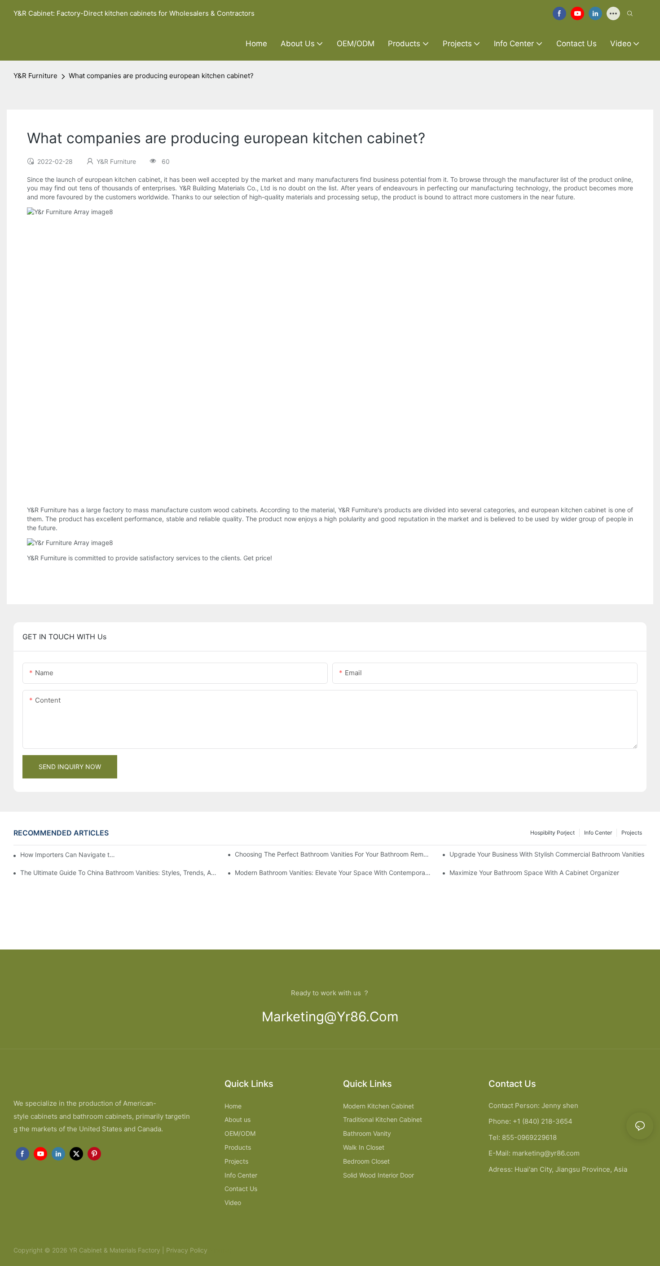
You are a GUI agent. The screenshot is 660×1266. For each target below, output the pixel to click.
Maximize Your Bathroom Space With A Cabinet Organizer (534, 872)
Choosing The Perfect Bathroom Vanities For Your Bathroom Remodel (333, 854)
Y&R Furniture (35, 75)
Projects (631, 832)
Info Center (598, 832)
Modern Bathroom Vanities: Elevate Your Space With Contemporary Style (333, 872)
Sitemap (220, 1250)
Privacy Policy (186, 1250)
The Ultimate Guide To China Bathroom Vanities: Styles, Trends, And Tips (118, 872)
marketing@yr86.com (330, 1016)
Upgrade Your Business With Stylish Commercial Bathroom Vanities (546, 854)
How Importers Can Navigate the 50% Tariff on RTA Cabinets (67, 854)
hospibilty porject (552, 832)
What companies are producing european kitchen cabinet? (161, 75)
